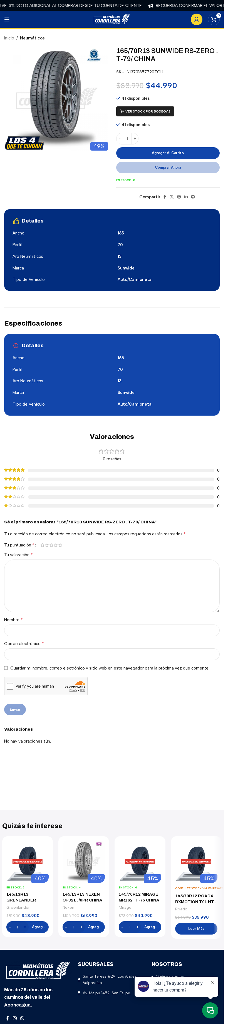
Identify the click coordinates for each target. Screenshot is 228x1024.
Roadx (181, 908)
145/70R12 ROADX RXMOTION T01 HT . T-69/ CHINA (195, 902)
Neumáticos (32, 38)
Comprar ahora (168, 167)
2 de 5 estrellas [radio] (46, 545)
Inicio (9, 38)
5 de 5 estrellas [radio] (60, 545)
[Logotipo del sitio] (112, 19)
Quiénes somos (170, 976)
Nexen (68, 907)
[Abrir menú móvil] (7, 19)
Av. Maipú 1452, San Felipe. (107, 993)
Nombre (13, 619)
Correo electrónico (24, 643)
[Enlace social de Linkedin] (186, 197)
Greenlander (18, 907)
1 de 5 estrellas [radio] (42, 545)
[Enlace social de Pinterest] (179, 197)
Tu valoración (18, 554)
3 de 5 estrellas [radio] (51, 545)
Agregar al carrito (168, 153)
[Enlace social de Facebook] (165, 197)
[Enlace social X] (171, 197)
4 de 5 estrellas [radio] (55, 545)
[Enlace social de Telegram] (193, 197)
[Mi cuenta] (196, 19)
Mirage (125, 907)
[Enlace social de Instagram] (14, 1018)
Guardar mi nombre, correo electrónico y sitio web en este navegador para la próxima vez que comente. (109, 668)
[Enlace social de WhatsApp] (22, 1018)
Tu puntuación (19, 545)
